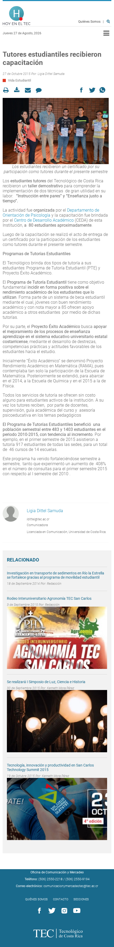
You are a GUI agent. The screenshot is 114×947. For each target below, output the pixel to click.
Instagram (63, 911)
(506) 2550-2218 (50, 879)
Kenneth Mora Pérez (60, 688)
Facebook (38, 911)
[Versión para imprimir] (7, 90)
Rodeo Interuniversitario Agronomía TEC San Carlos (49, 598)
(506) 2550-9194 (77, 879)
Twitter (51, 911)
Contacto (60, 899)
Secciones (81, 899)
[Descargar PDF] (18, 90)
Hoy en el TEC (16, 15)
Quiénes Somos (89, 21)
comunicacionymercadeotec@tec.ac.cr (70, 886)
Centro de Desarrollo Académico (44, 220)
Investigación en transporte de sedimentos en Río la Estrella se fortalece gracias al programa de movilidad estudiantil (55, 575)
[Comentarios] (40, 90)
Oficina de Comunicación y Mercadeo (57, 872)
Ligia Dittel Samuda (51, 74)
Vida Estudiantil (19, 80)
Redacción (54, 584)
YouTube (76, 911)
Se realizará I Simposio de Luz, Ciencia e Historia (46, 682)
